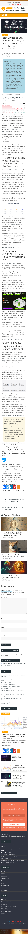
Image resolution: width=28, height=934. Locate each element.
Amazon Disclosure (6, 901)
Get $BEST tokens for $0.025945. (11, 247)
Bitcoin (3, 873)
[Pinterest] (14, 487)
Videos (3, 913)
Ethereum (3, 881)
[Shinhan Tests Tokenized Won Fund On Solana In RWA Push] (14, 717)
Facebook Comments (18, 590)
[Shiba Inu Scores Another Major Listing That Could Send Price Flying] (14, 541)
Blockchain (4, 876)
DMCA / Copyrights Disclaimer (8, 906)
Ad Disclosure (11, 57)
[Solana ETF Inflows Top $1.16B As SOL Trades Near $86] (6, 765)
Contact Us (4, 904)
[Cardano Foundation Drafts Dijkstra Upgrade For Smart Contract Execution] (6, 781)
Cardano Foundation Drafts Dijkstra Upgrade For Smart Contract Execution (18, 784)
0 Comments (16, 48)
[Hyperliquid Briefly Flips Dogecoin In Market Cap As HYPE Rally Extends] (6, 773)
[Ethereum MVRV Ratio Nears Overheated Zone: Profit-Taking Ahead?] (14, 562)
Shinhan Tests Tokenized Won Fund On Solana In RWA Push (13, 735)
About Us (3, 899)
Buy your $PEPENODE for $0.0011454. (12, 340)
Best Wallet (7, 177)
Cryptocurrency (5, 878)
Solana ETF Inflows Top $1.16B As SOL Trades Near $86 (18, 767)
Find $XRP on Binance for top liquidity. (13, 415)
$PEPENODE (7, 430)
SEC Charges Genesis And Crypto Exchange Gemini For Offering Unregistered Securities (12, 533)
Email (3, 627)
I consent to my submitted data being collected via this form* (13, 819)
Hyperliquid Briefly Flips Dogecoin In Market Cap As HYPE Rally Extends (18, 775)
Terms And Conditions (6, 911)
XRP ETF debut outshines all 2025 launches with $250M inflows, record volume (13, 502)
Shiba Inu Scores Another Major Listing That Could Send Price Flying (13, 555)
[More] (18, 487)
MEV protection (12, 224)
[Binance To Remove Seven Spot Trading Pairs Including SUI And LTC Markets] (6, 755)
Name (3, 619)
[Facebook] (4, 487)
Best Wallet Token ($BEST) (9, 170)
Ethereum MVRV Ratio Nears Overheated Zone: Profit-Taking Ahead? (12, 577)
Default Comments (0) (6, 590)
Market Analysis (5, 885)
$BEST (6, 429)
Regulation (5, 35)
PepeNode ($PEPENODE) (9, 263)
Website (3, 636)
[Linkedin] (11, 487)
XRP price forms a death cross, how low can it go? (13, 509)
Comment (4, 597)
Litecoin (3, 883)
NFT (2, 888)
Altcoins (3, 871)
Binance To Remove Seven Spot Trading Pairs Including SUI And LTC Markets (18, 758)
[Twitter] (7, 487)
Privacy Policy (4, 909)
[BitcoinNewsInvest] (3, 15)
